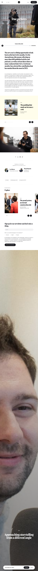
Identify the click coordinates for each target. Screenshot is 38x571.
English (12, 234)
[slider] (16, 45)
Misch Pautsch (21, 23)
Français (17, 234)
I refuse (31, 567)
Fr (9, 2)
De (6, 2)
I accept (26, 567)
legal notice (20, 241)
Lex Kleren (17, 23)
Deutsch (7, 234)
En (8, 2)
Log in (28, 2)
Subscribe (34, 2)
